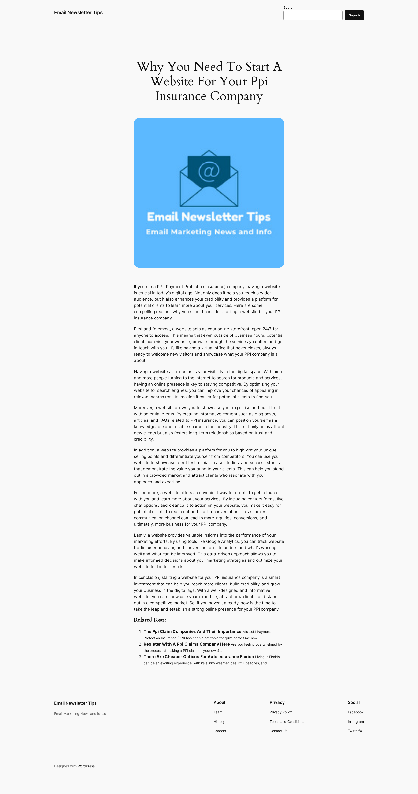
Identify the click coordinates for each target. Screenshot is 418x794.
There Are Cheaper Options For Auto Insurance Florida (199, 656)
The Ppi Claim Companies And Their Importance (192, 631)
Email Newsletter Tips (78, 12)
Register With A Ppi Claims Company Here (187, 644)
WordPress (86, 766)
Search (288, 7)
